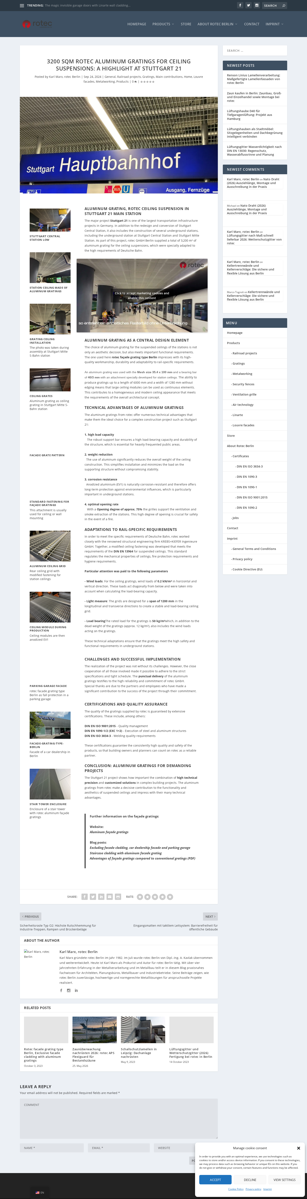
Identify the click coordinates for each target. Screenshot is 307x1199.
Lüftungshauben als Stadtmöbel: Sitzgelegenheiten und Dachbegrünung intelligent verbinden (255, 132)
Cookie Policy (236, 1189)
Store (186, 24)
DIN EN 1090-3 (247, 477)
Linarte (238, 415)
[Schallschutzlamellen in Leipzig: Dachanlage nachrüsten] (143, 1030)
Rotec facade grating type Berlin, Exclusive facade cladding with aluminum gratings (43, 1055)
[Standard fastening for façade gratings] (50, 482)
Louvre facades (243, 425)
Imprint (267, 1189)
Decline (250, 1180)
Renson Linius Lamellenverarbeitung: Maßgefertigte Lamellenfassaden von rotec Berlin (253, 79)
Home (188, 77)
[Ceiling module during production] (50, 607)
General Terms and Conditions (254, 549)
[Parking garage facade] (50, 666)
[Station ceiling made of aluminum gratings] (50, 267)
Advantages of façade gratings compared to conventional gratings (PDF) (142, 858)
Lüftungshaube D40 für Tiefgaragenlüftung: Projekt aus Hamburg (249, 114)
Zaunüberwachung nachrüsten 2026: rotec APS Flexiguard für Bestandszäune (93, 1055)
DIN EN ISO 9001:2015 (252, 497)
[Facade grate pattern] (50, 436)
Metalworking (105, 81)
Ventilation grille (244, 394)
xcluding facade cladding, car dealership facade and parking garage (140, 847)
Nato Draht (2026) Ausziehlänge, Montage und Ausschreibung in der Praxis (253, 183)
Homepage (136, 24)
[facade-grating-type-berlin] (50, 725)
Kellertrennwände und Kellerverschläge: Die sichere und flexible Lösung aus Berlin (250, 269)
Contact (251, 24)
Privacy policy (253, 1189)
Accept (215, 1180)
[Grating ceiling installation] (50, 319)
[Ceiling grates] (50, 379)
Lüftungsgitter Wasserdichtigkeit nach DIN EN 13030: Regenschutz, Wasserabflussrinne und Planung (254, 150)
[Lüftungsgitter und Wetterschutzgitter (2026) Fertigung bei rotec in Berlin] (191, 1030)
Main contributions (169, 77)
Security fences (243, 384)
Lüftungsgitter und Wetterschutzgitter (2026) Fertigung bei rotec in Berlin (190, 1053)
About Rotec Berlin (215, 24)
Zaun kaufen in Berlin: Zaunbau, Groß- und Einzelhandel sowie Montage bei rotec (254, 97)
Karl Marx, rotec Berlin (64, 77)
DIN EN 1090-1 (247, 487)
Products (161, 24)
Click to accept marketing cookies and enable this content (142, 295)
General (110, 77)
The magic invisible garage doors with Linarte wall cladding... (88, 5)
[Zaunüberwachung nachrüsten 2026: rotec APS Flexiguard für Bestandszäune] (94, 1030)
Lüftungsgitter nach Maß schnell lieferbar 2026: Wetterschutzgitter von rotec (254, 239)
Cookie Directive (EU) (247, 569)
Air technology (243, 405)
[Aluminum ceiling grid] (50, 546)
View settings (285, 1180)
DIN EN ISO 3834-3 (250, 466)
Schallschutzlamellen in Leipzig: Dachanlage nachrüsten (139, 1053)
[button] (299, 1148)
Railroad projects (129, 77)
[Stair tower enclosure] (50, 784)
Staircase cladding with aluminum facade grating (126, 853)
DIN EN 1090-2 (247, 508)
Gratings (148, 77)
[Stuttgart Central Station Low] (50, 220)
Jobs (236, 518)
